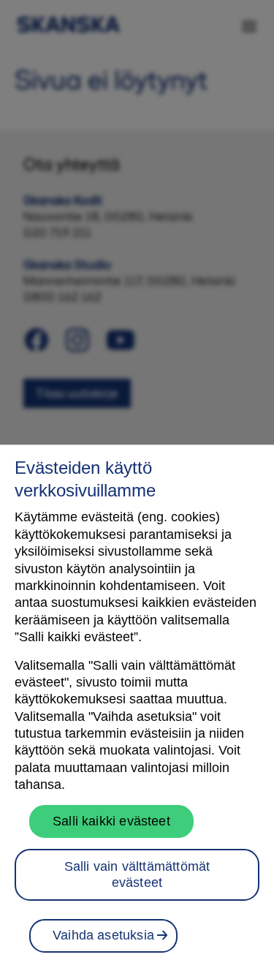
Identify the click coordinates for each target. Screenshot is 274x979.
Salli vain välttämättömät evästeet (137, 874)
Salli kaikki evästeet (111, 821)
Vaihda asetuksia (103, 935)
